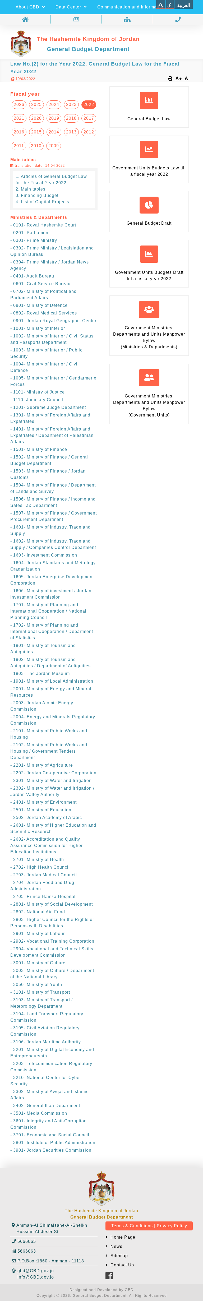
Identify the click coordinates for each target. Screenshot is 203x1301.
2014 (54, 132)
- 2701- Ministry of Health (37, 859)
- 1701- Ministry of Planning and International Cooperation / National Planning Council (48, 611)
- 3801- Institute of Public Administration (52, 1142)
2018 (71, 118)
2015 (36, 132)
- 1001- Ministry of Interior (37, 328)
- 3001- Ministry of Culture (38, 963)
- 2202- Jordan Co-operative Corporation (53, 773)
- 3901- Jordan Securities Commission (50, 1150)
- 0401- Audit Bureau (32, 276)
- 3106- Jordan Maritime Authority (45, 1042)
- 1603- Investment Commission (43, 555)
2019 (54, 118)
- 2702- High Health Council (40, 867)
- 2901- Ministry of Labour (37, 933)
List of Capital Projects (45, 202)
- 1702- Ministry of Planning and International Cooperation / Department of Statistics (51, 631)
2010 (36, 145)
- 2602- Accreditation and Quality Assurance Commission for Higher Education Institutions (46, 845)
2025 (36, 104)
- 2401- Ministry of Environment (43, 802)
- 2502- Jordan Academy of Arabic (46, 817)
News (115, 1246)
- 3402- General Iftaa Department (45, 1105)
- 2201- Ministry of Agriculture (41, 765)
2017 (89, 118)
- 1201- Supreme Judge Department (48, 407)
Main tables (33, 189)
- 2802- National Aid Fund (37, 912)
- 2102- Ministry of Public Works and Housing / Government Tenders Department (48, 751)
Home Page (122, 1237)
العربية (183, 5)
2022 (89, 104)
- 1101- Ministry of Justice (37, 392)
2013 (71, 132)
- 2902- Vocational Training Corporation (52, 941)
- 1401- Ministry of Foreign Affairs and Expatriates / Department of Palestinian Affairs (52, 435)
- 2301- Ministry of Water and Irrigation (51, 780)
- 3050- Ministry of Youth (36, 984)
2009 (53, 145)
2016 (19, 132)
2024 (54, 104)
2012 (89, 132)
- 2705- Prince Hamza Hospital (43, 896)
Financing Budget (39, 195)
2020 (36, 118)
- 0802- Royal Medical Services (43, 313)
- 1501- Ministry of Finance (38, 449)
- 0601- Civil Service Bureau (40, 283)
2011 (19, 145)
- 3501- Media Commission (38, 1113)
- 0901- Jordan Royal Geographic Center (53, 320)
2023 (71, 104)
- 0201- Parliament (30, 232)
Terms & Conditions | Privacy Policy (149, 1226)
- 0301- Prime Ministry (33, 240)
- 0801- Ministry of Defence (39, 305)
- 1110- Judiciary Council (36, 399)
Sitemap (118, 1255)
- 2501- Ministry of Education (40, 810)
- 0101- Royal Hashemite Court (43, 225)
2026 (19, 104)
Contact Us (121, 1265)
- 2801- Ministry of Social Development (51, 904)
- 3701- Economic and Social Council (49, 1135)
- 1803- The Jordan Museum (40, 673)
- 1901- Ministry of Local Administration (51, 681)
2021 (19, 118)
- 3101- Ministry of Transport (40, 992)
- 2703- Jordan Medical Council (43, 875)
